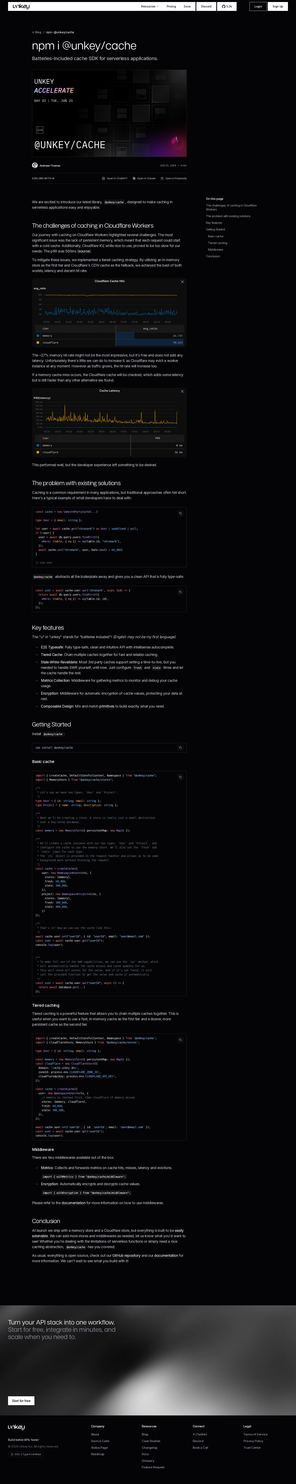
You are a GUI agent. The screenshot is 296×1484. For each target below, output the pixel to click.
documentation (73, 1203)
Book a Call (200, 1448)
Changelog (149, 1448)
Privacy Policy (253, 1441)
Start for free (21, 1401)
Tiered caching (217, 242)
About (95, 1434)
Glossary (148, 1461)
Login (258, 6)
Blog (145, 1434)
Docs (187, 6)
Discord (206, 6)
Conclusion (213, 256)
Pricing (171, 6)
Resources (148, 6)
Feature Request (153, 1467)
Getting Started (215, 229)
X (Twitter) (200, 1434)
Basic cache (215, 236)
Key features (214, 222)
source (84, 251)
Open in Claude (146, 178)
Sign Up (278, 6)
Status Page (99, 1448)
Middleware (215, 249)
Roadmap (97, 1454)
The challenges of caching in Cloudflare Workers (231, 207)
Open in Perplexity (176, 178)
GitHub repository (126, 1255)
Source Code (100, 1441)
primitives (106, 706)
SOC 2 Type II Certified (28, 1454)
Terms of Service (255, 1434)
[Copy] (180, 513)
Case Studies (151, 1441)
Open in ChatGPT (117, 178)
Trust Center (252, 1448)
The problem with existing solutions (228, 216)
